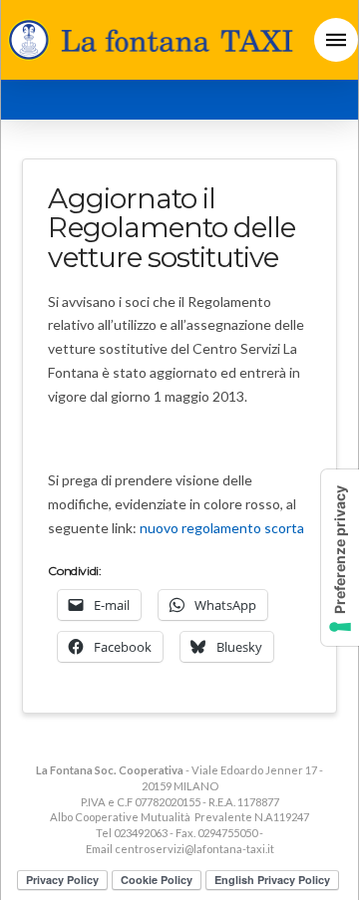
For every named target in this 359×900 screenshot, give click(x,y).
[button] (336, 40)
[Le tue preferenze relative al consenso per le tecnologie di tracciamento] (340, 557)
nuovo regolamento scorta (222, 527)
